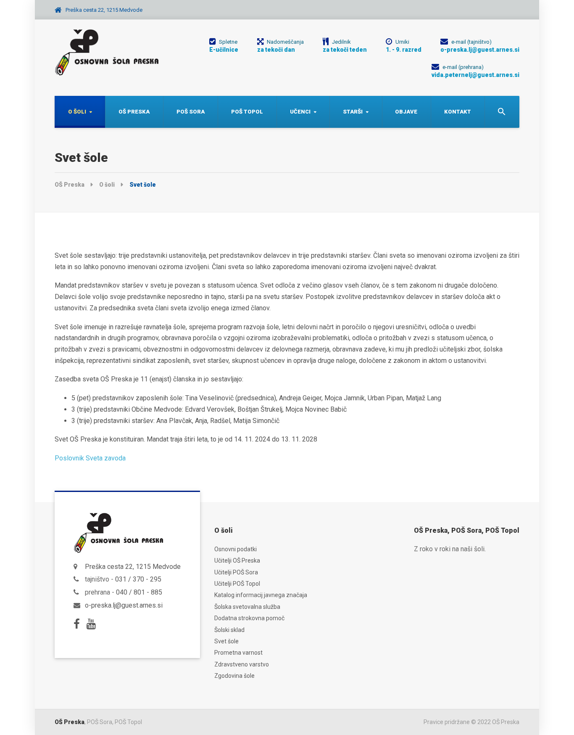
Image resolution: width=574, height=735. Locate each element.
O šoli (77, 111)
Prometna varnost (238, 652)
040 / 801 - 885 (139, 592)
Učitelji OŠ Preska (237, 560)
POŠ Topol (247, 111)
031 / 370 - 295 (138, 579)
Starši (353, 111)
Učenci (300, 111)
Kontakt (457, 111)
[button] (501, 112)
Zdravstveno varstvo (241, 664)
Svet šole (226, 641)
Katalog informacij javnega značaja (260, 595)
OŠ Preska (134, 111)
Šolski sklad (229, 630)
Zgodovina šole (234, 675)
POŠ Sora (190, 111)
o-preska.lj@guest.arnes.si (124, 605)
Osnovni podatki (235, 549)
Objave (406, 111)
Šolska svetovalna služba (247, 606)
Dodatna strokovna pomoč (249, 618)
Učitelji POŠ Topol (237, 583)
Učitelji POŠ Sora (236, 572)
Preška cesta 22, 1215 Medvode (133, 567)
